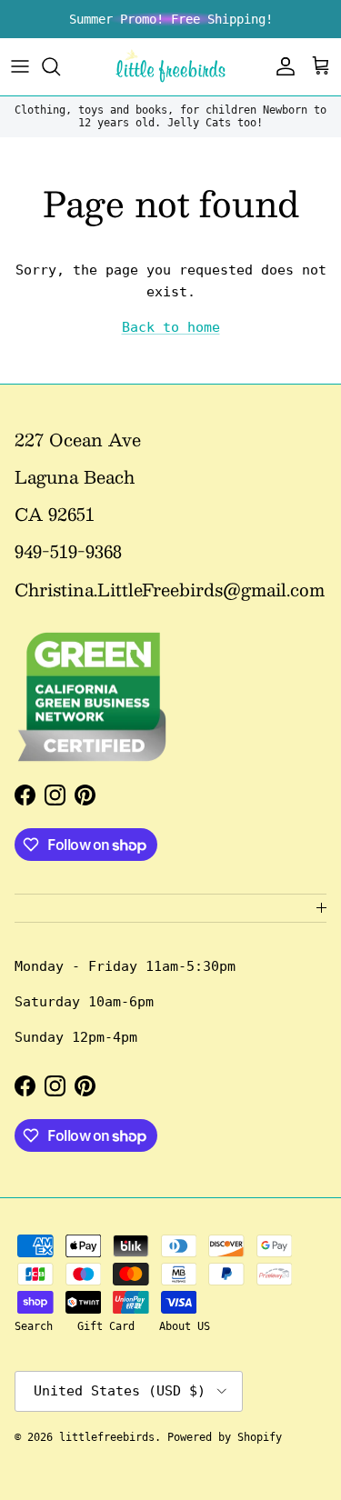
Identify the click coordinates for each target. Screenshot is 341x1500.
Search (34, 1326)
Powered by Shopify (224, 1437)
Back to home (171, 327)
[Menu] (20, 66)
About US (184, 1326)
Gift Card (106, 1326)
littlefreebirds (107, 1437)
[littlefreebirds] (170, 66)
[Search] (60, 66)
